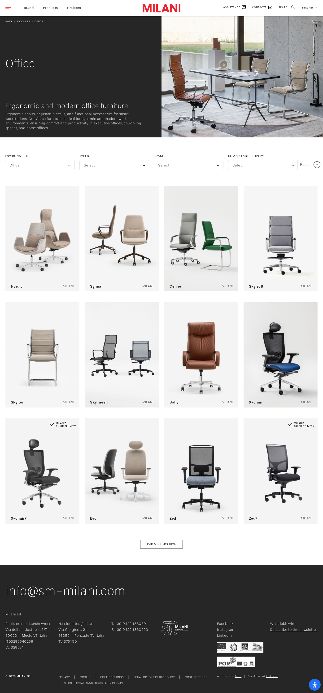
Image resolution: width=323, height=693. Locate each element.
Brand (159, 156)
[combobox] (40, 165)
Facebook (225, 624)
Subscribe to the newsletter (293, 630)
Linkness (272, 676)
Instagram (225, 630)
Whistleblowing (283, 624)
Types (84, 156)
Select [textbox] (89, 165)
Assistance (232, 7)
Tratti (238, 676)
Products (50, 8)
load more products (161, 544)
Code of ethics (196, 677)
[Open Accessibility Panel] (315, 685)
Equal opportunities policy (154, 677)
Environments (17, 156)
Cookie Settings (112, 677)
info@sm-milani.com (65, 591)
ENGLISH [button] (307, 7)
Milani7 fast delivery (246, 156)
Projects (74, 8)
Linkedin (224, 636)
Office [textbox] (14, 165)
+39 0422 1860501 (131, 624)
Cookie (85, 677)
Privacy (64, 677)
